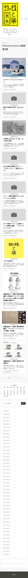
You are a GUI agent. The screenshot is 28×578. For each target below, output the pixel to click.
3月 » (7, 396)
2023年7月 (7, 437)
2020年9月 (7, 509)
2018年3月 (7, 548)
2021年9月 (7, 483)
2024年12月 (7, 424)
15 (14, 392)
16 (17, 392)
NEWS (6, 268)
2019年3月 (7, 535)
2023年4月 (7, 440)
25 (24, 393)
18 (24, 392)
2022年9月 (7, 450)
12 (4, 392)
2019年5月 (7, 531)
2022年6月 (7, 456)
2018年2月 (7, 551)
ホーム (4, 43)
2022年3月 (7, 466)
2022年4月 (7, 463)
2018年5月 (7, 541)
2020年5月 (7, 512)
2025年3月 (7, 421)
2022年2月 (7, 469)
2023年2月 (7, 443)
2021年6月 (7, 492)
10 (20, 390)
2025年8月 (7, 414)
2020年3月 (7, 518)
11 (24, 390)
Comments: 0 (13, 89)
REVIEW (6, 89)
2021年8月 (7, 486)
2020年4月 (7, 515)
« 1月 (4, 396)
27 (7, 395)
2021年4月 (7, 499)
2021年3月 (7, 502)
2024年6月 (7, 430)
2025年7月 (7, 417)
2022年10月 (7, 447)
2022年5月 (7, 460)
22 (14, 393)
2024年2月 (7, 434)
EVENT (6, 308)
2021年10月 (7, 479)
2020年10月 (7, 505)
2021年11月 (7, 476)
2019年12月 (7, 522)
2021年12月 (7, 473)
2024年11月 (7, 427)
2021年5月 (7, 496)
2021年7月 (7, 489)
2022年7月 (7, 453)
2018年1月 (7, 554)
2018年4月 (7, 545)
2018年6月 (7, 538)
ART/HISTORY (8, 370)
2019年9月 (7, 525)
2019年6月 (7, 528)
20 (7, 393)
